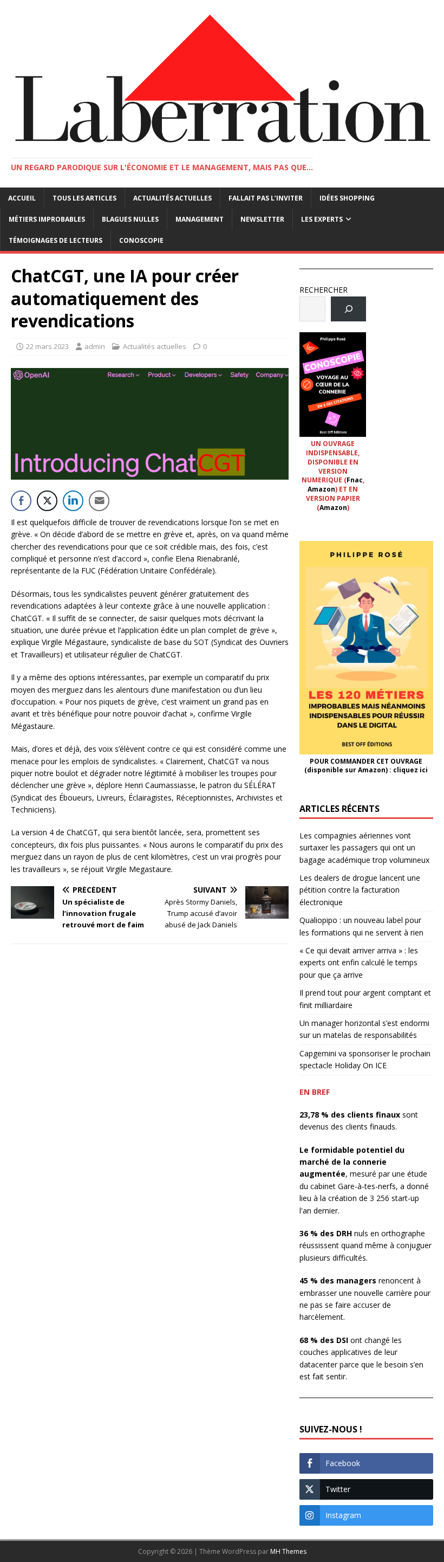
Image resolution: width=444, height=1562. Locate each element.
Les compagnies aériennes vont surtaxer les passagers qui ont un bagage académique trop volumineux (364, 847)
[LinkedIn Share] (73, 500)
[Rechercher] (348, 309)
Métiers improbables (47, 219)
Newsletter (262, 219)
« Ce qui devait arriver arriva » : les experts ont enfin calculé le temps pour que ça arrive (358, 962)
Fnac (355, 480)
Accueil (22, 198)
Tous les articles (84, 198)
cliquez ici (410, 769)
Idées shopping (347, 198)
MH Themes (288, 1551)
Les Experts (322, 219)
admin (94, 346)
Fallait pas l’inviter (265, 198)
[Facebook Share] (21, 500)
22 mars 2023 (47, 346)
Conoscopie (141, 240)
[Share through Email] (99, 500)
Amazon (321, 489)
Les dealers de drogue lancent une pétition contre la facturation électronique (359, 890)
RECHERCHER (323, 290)
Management (199, 219)
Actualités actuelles (172, 198)
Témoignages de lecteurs (55, 240)
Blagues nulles (130, 219)
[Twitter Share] (47, 500)
